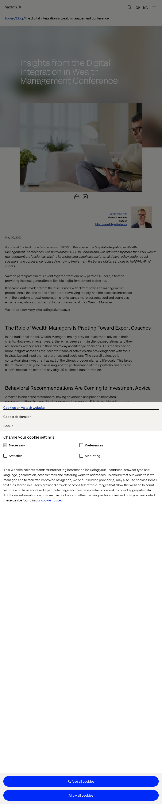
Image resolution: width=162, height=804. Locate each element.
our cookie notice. (48, 500)
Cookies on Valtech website (24, 407)
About (8, 426)
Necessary (17, 445)
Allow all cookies (81, 795)
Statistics (15, 455)
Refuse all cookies (81, 781)
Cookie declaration (17, 416)
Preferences (94, 445)
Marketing (92, 455)
